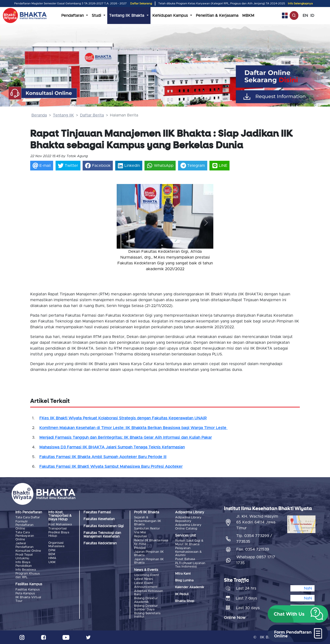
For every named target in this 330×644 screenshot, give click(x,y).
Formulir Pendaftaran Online (24, 525)
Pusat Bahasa (185, 559)
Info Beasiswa (25, 569)
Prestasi (140, 548)
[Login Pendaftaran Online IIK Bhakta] (284, 96)
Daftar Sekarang (141, 3)
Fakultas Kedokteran (100, 543)
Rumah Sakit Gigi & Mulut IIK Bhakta (189, 542)
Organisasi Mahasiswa (56, 544)
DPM (51, 550)
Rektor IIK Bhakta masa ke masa (151, 542)
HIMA (52, 558)
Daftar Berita (92, 115)
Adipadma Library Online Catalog (188, 526)
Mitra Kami (183, 573)
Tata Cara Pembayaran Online (24, 536)
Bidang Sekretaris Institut (147, 615)
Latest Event (143, 583)
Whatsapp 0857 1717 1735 (255, 560)
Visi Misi (140, 532)
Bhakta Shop (184, 601)
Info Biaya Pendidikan (23, 564)
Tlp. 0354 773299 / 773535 (254, 539)
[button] (124, 222)
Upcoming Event (146, 575)
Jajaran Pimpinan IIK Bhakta (149, 553)
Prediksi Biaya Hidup (58, 534)
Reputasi (140, 536)
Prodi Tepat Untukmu (24, 556)
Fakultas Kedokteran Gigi (104, 526)
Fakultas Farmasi (97, 512)
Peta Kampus (25, 593)
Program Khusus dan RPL (27, 575)
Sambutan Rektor (147, 528)
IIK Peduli (182, 594)
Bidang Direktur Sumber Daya (146, 607)
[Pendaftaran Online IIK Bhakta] (284, 76)
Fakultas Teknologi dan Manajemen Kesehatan (102, 534)
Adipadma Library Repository (188, 519)
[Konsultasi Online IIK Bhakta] (43, 93)
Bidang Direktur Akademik (146, 600)
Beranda (39, 115)
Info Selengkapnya (300, 3)
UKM (51, 562)
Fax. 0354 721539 (252, 549)
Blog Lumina (184, 580)
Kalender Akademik (189, 587)
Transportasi (57, 528)
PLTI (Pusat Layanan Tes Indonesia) (190, 565)
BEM (51, 554)
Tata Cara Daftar (27, 517)
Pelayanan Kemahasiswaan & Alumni (188, 552)
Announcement (146, 587)
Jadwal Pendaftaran (24, 545)
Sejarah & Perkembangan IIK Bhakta (147, 521)
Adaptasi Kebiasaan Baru (148, 593)
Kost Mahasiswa (60, 524)
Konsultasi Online (28, 550)
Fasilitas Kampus (27, 589)
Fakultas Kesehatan (99, 519)
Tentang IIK (63, 115)
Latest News (143, 579)
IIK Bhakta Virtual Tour (28, 599)
